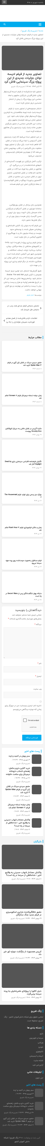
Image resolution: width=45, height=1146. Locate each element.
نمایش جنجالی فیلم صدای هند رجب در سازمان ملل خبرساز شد (23, 307)
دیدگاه (38, 624)
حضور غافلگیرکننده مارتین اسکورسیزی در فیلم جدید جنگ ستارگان (23, 913)
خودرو (41, 1047)
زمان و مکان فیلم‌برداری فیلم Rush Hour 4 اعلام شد (23, 529)
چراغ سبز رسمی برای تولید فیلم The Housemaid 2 (23, 496)
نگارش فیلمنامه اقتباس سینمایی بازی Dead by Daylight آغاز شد (23, 463)
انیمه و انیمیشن (36, 1056)
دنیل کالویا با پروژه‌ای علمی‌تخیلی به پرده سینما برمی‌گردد (22, 992)
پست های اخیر (32, 751)
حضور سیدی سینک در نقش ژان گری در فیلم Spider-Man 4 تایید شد (24, 364)
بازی (41, 1033)
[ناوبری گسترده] (40, 24)
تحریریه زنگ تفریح (18, 86)
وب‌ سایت (37, 689)
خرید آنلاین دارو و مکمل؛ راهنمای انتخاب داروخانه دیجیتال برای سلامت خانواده (18, 771)
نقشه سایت (38, 1060)
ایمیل (38, 676)
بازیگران (38, 841)
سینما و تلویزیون (36, 1038)
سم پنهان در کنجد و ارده (19, 756)
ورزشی (40, 1042)
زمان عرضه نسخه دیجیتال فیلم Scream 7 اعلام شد (23, 397)
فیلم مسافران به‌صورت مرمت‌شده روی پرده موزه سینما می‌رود (24, 562)
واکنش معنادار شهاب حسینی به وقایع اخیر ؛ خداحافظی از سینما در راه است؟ (17, 822)
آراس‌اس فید (38, 1065)
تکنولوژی (39, 1051)
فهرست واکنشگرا (4, 2)
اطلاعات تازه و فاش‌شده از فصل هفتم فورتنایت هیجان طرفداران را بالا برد (21, 320)
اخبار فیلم (30, 295)
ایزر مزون (39, 1077)
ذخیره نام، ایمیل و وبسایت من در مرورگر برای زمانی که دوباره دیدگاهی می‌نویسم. (23, 707)
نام (39, 663)
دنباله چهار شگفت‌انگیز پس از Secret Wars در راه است (24, 595)
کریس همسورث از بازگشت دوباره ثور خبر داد (22, 953)
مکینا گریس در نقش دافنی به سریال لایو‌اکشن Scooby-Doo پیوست (23, 430)
